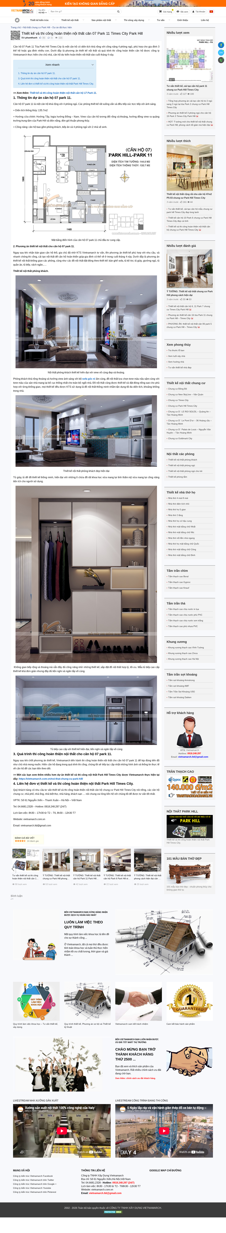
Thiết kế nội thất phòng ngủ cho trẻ (185, 471)
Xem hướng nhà (176, 362)
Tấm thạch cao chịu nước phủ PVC (185, 615)
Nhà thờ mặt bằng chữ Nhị (181, 532)
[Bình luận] (49, 38)
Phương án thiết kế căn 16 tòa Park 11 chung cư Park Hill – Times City (189, 317)
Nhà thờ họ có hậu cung (180, 521)
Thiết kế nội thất (70, 20)
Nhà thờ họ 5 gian (177, 509)
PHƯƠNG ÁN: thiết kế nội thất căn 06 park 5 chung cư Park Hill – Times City (189, 325)
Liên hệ (205, 20)
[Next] (159, 868)
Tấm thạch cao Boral (178, 576)
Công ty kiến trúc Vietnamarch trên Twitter (33, 1180)
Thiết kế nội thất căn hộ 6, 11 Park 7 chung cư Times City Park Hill (188, 308)
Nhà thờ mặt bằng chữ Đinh (181, 555)
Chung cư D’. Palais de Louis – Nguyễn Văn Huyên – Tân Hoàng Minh (189, 431)
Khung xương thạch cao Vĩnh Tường (186, 647)
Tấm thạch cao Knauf (178, 588)
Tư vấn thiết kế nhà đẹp (179, 367)
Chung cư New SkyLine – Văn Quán (185, 394)
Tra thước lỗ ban (176, 350)
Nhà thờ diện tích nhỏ (178, 504)
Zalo (221, 53)
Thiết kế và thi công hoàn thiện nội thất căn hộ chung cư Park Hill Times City (188, 228)
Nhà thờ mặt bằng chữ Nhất (181, 526)
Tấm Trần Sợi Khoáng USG (181, 691)
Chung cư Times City (178, 400)
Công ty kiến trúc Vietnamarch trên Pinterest (34, 1192)
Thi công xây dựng (134, 20)
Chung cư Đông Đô (177, 389)
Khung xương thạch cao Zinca (183, 653)
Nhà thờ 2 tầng (175, 515)
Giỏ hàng (168, 11)
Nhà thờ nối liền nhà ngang (181, 538)
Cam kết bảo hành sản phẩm (181, 1024)
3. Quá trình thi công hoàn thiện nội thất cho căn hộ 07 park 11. (49, 78)
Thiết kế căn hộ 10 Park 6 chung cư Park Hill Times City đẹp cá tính (189, 219)
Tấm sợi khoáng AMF (178, 686)
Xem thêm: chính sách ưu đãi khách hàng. (135, 1078)
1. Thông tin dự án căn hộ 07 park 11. (36, 73)
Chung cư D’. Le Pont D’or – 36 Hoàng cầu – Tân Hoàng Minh (189, 422)
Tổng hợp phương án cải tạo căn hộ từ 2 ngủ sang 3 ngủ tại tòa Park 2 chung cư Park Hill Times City (189, 104)
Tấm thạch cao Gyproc (179, 582)
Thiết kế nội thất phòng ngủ (181, 465)
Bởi (23, 37)
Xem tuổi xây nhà (176, 356)
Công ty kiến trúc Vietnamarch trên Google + (34, 1184)
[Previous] (13, 868)
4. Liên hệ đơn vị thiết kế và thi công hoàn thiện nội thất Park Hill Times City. (56, 83)
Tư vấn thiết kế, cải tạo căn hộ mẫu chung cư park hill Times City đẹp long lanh (189, 210)
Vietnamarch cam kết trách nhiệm (131, 1024)
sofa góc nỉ (88, 378)
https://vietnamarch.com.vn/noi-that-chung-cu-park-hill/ (51, 778)
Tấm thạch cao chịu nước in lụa (183, 609)
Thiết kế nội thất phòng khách (182, 459)
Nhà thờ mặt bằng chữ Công (182, 549)
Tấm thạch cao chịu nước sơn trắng (185, 620)
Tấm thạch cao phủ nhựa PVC (183, 626)
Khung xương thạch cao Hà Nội (183, 659)
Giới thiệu (182, 20)
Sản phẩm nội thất (101, 20)
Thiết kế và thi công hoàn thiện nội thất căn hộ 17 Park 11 (63, 93)
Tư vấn (161, 20)
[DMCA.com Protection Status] (113, 1212)
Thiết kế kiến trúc (39, 20)
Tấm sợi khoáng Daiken (179, 697)
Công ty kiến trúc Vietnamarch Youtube (32, 1188)
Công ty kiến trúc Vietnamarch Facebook (33, 1176)
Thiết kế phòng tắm (177, 477)
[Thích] (40, 38)
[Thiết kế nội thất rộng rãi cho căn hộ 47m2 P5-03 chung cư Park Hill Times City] (190, 167)
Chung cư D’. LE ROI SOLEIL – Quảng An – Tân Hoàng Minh (189, 413)
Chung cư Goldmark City (180, 438)
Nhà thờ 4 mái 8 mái (178, 498)
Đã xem (184, 11)
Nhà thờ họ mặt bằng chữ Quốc (183, 543)
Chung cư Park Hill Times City (182, 406)
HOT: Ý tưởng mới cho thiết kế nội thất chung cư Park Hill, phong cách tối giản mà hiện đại (189, 123)
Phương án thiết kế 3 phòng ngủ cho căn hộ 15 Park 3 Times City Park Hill (189, 114)
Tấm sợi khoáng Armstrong (181, 680)
